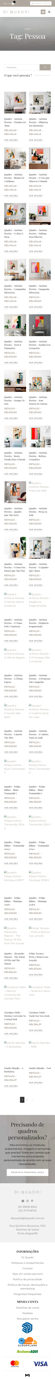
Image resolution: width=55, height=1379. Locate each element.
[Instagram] (27, 1201)
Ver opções (11, 140)
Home (27, 29)
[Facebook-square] (23, 1201)
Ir (45, 67)
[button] (43, 12)
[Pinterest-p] (32, 1201)
